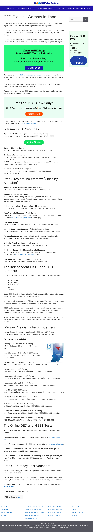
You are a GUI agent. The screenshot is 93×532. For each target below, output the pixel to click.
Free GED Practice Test (44, 8)
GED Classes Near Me (56, 506)
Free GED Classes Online (24, 8)
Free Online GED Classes (34, 506)
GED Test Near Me (55, 509)
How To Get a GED (8, 8)
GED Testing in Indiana (28, 124)
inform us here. (9, 487)
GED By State (70, 8)
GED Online (60, 8)
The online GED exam (55, 444)
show (20, 497)
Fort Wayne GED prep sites (21, 218)
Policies (3, 515)
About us (4, 506)
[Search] (85, 19)
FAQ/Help (4, 509)
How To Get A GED (32, 515)
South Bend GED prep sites (25, 255)
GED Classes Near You (83, 8)
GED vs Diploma (54, 515)
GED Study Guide (54, 512)
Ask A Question (6, 512)
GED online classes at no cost (30, 75)
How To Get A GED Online (34, 512)
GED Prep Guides (31, 518)
